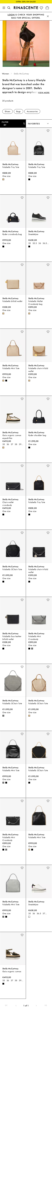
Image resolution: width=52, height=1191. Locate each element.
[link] (6, 1005)
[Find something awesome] (9, 7)
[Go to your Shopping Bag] (47, 7)
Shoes (7, 111)
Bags (18, 111)
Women (5, 73)
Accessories (32, 111)
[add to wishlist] (22, 131)
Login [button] (11, 14)
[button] (42, 7)
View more (44, 92)
